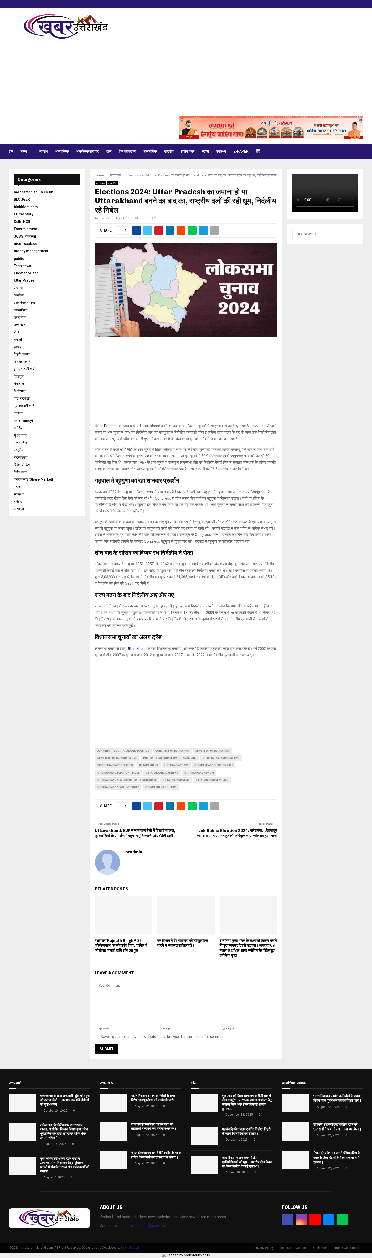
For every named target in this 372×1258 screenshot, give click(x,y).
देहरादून (19, 376)
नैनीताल (19, 384)
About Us (284, 1248)
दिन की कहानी (127, 151)
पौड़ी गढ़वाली (22, 398)
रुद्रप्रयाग (20, 457)
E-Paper (241, 151)
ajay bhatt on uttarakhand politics (123, 750)
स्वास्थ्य (221, 151)
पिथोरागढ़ (20, 391)
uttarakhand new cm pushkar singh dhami (127, 780)
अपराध (43, 151)
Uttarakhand (137, 648)
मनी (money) (23, 421)
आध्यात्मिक (62, 151)
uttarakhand (148, 765)
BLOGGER (22, 199)
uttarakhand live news (162, 772)
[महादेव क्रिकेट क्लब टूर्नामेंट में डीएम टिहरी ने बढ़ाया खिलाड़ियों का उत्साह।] (204, 1136)
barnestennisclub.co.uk (33, 192)
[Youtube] (315, 1219)
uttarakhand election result (118, 772)
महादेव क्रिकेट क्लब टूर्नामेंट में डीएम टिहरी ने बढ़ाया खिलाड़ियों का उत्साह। (246, 1131)
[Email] (328, 1219)
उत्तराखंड (100, 183)
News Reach (130, 1247)
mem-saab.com (27, 244)
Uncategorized (26, 273)
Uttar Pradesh (106, 426)
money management (31, 251)
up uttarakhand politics (115, 765)
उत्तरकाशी (20, 317)
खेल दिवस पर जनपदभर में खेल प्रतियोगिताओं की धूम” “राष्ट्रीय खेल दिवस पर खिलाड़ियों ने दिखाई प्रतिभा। (247, 1162)
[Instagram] (301, 1219)
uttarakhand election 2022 (213, 765)
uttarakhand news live (212, 780)
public (19, 258)
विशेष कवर (187, 151)
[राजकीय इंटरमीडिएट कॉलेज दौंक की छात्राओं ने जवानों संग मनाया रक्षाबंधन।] (113, 1131)
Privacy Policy (264, 1248)
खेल (108, 151)
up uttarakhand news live (221, 758)
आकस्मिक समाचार (87, 151)
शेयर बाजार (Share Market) (33, 479)
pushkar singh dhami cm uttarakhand (170, 758)
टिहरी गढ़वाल (22, 354)
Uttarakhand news (176, 780)
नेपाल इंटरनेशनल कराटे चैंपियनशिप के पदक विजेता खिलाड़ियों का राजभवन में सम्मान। (156, 1155)
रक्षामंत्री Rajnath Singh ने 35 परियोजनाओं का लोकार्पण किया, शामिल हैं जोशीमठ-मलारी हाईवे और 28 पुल (121, 945)
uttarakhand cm (176, 765)
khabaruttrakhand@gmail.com (143, 1226)
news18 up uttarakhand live (117, 758)
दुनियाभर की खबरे (25, 369)
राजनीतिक (150, 151)
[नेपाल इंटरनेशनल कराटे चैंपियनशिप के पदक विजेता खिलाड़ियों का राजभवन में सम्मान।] (113, 1160)
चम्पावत (19, 347)
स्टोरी (205, 151)
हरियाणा (19, 509)
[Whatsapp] (342, 1219)
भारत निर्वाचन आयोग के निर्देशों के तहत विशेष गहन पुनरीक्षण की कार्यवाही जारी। (153, 1098)
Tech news (22, 266)
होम (11, 151)
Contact (301, 1248)
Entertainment (25, 229)
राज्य (24, 151)
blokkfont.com (26, 207)
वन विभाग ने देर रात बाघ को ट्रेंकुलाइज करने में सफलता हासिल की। (182, 943)
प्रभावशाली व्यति (24, 406)
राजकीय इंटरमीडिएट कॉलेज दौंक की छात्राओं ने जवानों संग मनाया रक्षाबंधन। (153, 1126)
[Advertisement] (186, 78)
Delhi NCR (22, 222)
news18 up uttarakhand (212, 750)
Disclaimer (319, 1248)
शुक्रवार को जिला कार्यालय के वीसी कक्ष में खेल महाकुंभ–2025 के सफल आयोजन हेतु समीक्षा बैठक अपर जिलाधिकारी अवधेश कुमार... (246, 1102)
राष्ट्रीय (169, 151)
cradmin (105, 218)
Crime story (23, 214)
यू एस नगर (20, 435)
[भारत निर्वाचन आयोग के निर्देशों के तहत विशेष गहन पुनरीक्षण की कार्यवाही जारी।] (113, 1103)
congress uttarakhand (172, 750)
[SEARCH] (353, 234)
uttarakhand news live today (118, 787)
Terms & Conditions (345, 1248)
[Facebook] (287, 1219)
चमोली (18, 340)
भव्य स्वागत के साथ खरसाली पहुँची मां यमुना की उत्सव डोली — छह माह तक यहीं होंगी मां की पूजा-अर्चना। (65, 1100)
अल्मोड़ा (19, 295)
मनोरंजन (19, 428)
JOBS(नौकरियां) (25, 236)
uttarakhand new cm (199, 772)
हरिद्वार (18, 502)
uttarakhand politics (161, 787)
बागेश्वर (18, 413)
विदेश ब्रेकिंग (22, 465)
